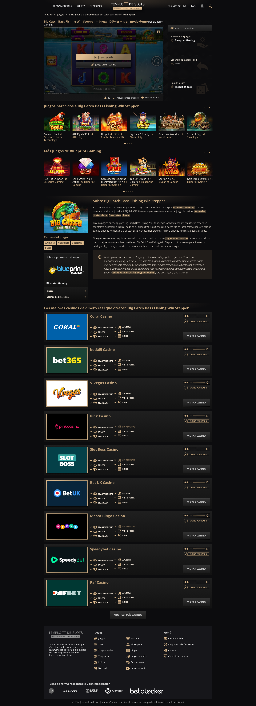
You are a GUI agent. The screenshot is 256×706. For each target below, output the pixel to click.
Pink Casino (100, 416)
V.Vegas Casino (103, 382)
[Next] (209, 108)
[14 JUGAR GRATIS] (172, 121)
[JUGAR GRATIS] (85, 121)
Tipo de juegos (178, 83)
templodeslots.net (175, 702)
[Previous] (205, 108)
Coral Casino (101, 316)
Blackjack (96, 6)
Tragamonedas (62, 6)
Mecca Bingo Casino (107, 515)
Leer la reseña (152, 97)
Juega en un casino (184, 28)
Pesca (126, 215)
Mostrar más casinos (128, 614)
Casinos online (177, 6)
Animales (199, 211)
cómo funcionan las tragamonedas (133, 272)
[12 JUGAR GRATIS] (57, 121)
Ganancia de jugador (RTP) (184, 59)
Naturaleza (100, 215)
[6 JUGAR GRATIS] (200, 121)
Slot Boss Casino (104, 449)
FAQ (193, 6)
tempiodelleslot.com (153, 702)
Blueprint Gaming (183, 207)
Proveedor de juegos (181, 36)
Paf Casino (99, 582)
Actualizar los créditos (128, 97)
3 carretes (115, 215)
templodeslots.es (132, 702)
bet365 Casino (102, 349)
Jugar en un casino (177, 238)
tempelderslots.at (90, 702)
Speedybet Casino (105, 549)
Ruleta (81, 6)
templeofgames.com (112, 702)
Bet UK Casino (102, 482)
